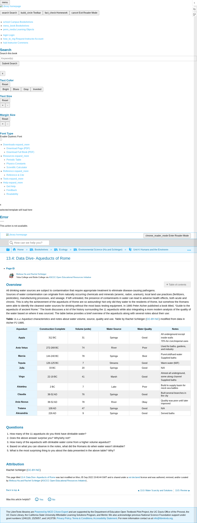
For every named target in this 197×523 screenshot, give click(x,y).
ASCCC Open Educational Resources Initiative (70, 277)
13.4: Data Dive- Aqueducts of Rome (38, 477)
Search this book (8, 53)
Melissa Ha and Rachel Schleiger (31, 274)
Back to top (11, 490)
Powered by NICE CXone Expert (52, 512)
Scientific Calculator (16, 167)
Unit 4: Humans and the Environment (152, 249)
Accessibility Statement (105, 518)
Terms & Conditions (82, 518)
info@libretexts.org (163, 518)
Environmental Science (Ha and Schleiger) (100, 249)
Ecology (63, 249)
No (53, 499)
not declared (134, 477)
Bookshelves (41, 249)
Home (20, 249)
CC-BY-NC (153, 319)
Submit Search (9, 63)
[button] (11, 190)
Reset (5, 84)
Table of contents (177, 284)
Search (11, 242)
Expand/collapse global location (189, 249)
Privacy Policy (64, 518)
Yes (41, 499)
